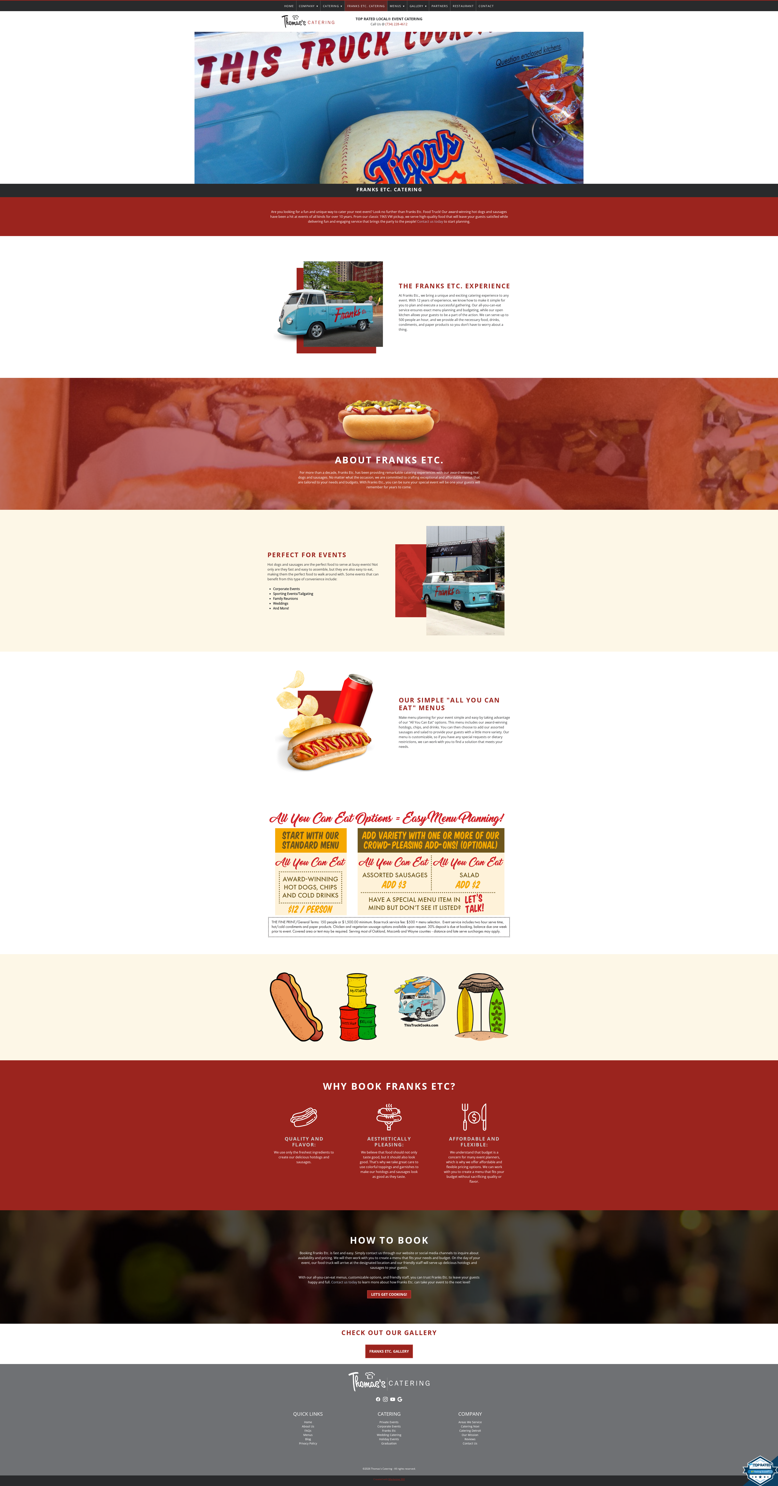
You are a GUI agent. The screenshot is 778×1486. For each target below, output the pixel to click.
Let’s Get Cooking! (389, 1294)
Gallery (418, 6)
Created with (389, 1479)
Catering (332, 6)
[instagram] (466, 21)
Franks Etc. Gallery (389, 1351)
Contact (486, 6)
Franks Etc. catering (366, 6)
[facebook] (459, 21)
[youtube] (473, 21)
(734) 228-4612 (396, 24)
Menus (397, 6)
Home (289, 6)
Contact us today (430, 221)
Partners (440, 6)
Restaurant (463, 6)
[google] (481, 21)
